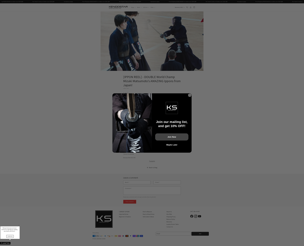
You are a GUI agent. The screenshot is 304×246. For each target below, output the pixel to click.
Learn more (10, 236)
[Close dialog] (189, 95)
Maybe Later (171, 145)
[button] (12, 243)
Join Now (172, 137)
